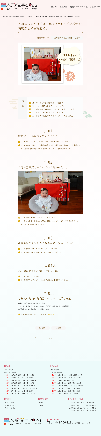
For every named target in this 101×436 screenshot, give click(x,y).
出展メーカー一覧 (10, 372)
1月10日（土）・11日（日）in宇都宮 (20, 386)
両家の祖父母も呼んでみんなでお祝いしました (55, 109)
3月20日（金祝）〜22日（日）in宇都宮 (67, 386)
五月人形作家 (9, 405)
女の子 (41, 405)
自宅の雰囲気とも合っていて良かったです (53, 106)
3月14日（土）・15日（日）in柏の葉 (66, 383)
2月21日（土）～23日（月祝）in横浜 (66, 375)
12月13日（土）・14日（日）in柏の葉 (20, 380)
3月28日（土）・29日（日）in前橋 (65, 388)
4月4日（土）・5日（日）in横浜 (64, 394)
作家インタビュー (11, 408)
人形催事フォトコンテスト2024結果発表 (82, 408)
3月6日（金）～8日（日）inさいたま (66, 380)
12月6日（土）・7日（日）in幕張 (19, 378)
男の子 (41, 403)
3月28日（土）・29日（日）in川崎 (65, 391)
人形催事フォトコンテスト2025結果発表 (82, 405)
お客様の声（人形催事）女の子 (67, 38)
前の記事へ (42, 328)
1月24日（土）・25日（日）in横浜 (19, 391)
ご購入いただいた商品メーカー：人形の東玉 (54, 115)
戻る (50, 338)
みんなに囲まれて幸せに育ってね (50, 112)
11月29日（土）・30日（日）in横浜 (19, 375)
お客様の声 (43, 399)
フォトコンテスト (76, 399)
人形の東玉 (52, 314)
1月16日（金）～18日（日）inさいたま (21, 388)
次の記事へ (58, 328)
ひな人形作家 (9, 403)
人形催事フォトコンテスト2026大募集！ (82, 403)
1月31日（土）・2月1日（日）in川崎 (20, 394)
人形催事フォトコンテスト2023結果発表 (82, 411)
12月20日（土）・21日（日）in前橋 (19, 383)
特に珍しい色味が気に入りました (50, 103)
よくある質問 (8, 370)
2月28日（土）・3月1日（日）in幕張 (66, 378)
